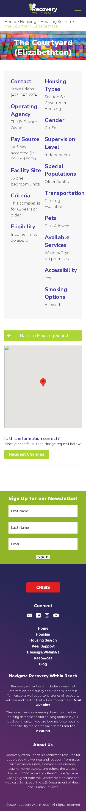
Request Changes (26, 454)
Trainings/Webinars (43, 652)
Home (43, 628)
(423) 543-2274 (24, 95)
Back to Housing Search (44, 335)
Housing (43, 634)
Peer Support (43, 646)
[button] (78, 8)
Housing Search (43, 640)
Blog (43, 664)
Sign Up (43, 557)
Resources (43, 658)
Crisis (43, 587)
